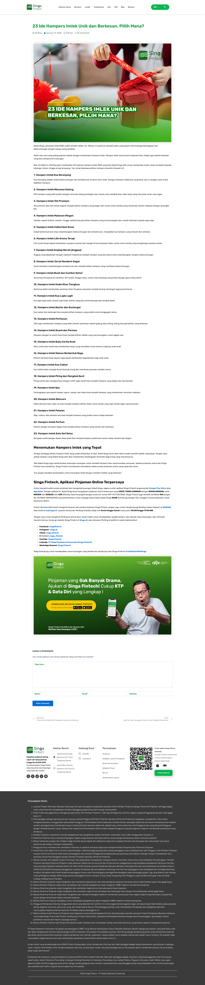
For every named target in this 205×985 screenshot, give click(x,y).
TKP (155, 7)
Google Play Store (157, 488)
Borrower (77, 7)
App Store (38, 491)
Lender (87, 7)
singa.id (53, 529)
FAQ (115, 7)
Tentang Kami (99, 7)
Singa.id (83, 520)
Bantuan (131, 7)
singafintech (55, 526)
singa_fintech (56, 536)
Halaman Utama (64, 7)
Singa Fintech (54, 539)
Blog (122, 7)
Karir (109, 7)
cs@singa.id (51, 510)
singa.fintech (52, 533)
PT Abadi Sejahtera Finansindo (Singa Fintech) (70, 542)
